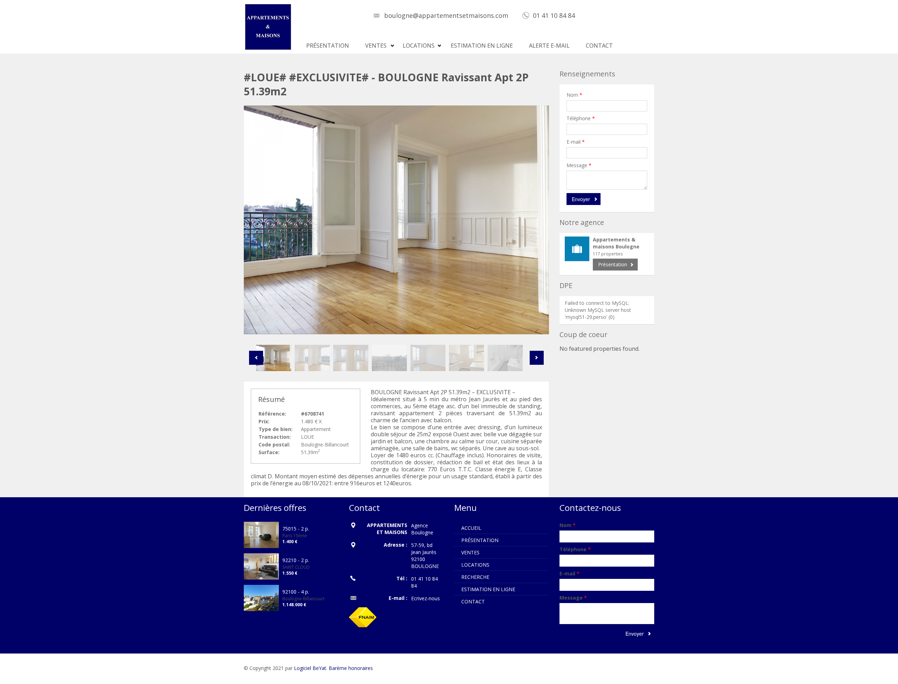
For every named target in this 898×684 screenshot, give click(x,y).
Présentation (612, 264)
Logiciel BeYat (310, 668)
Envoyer (581, 199)
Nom (574, 94)
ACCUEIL (471, 528)
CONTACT (599, 45)
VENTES (376, 45)
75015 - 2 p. (295, 528)
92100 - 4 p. (295, 591)
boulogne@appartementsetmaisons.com (446, 15)
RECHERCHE (475, 577)
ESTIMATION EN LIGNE (482, 45)
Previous (256, 358)
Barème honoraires (351, 668)
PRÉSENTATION (327, 45)
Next (537, 358)
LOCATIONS (419, 45)
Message (579, 165)
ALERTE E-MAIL (549, 45)
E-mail (576, 141)
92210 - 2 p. (295, 560)
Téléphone (581, 118)
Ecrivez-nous (425, 598)
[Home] (268, 26)
